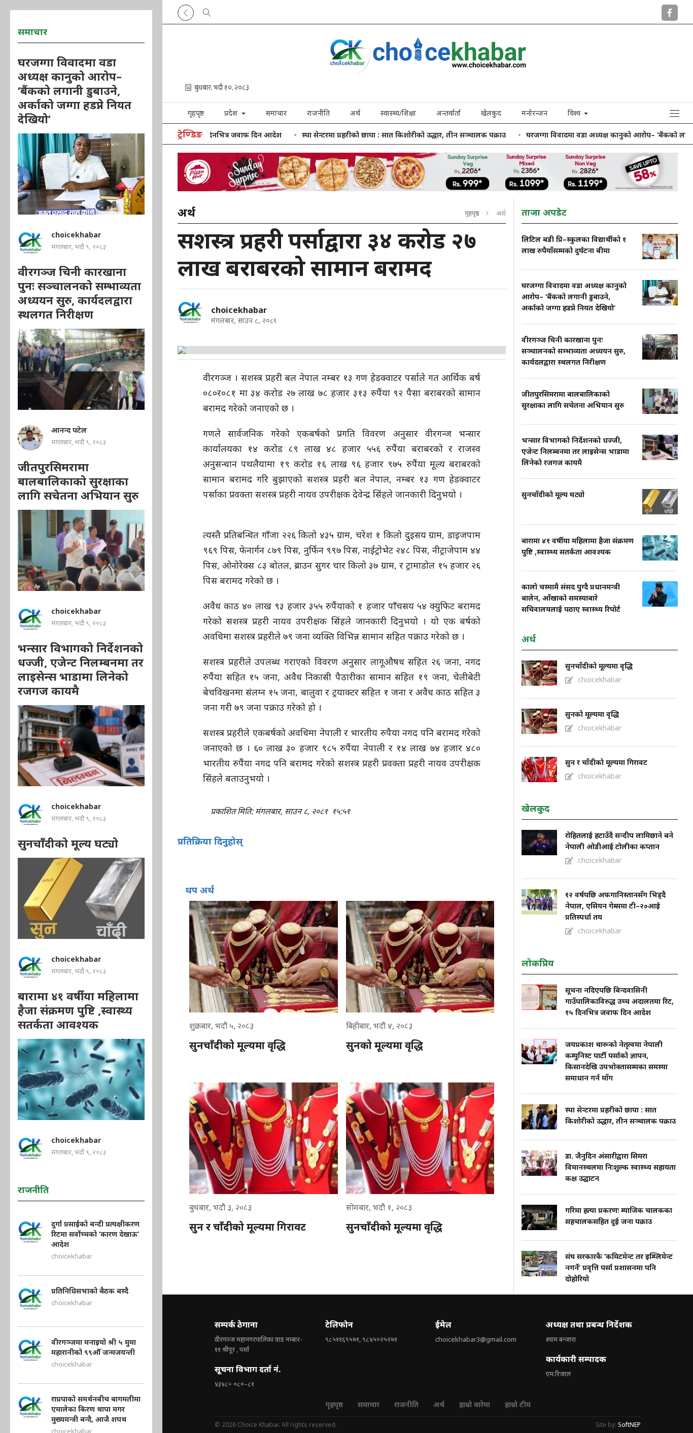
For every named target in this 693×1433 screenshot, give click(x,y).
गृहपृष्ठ (196, 113)
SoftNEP (629, 1424)
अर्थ (355, 113)
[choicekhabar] (190, 312)
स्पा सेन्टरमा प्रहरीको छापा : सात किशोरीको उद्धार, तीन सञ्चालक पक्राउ (361, 134)
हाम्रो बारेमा (474, 1404)
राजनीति (318, 113)
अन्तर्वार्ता (448, 113)
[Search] (207, 11)
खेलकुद (491, 113)
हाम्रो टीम (518, 1404)
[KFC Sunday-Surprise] (428, 172)
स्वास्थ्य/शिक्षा (398, 113)
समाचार (276, 113)
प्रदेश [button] (231, 113)
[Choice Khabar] (427, 70)
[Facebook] (670, 11)
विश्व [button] (575, 113)
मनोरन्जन (534, 113)
